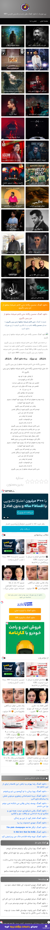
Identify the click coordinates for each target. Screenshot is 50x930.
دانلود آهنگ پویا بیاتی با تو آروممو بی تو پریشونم (25, 791)
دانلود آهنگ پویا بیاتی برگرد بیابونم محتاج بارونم (26, 848)
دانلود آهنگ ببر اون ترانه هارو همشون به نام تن (26, 867)
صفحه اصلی (44, 21)
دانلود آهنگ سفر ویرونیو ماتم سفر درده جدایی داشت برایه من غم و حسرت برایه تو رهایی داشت (25, 861)
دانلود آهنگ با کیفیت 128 (25, 617)
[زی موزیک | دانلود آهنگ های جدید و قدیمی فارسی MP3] (25, 7)
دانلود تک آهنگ (40, 770)
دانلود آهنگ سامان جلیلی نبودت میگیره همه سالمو (25, 871)
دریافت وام (25, 529)
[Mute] (7, 517)
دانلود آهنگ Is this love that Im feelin (30, 832)
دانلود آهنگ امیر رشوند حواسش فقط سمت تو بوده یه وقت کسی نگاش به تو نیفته (26, 911)
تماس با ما (33, 21)
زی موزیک (25, 389)
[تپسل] (1, 922)
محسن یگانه (37, 325)
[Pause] (4, 517)
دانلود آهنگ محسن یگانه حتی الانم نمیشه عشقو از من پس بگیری (25, 306)
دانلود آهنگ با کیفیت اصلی (25, 610)
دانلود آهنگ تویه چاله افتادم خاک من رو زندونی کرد (24, 836)
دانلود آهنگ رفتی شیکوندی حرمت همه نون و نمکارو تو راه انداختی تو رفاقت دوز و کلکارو (27, 812)
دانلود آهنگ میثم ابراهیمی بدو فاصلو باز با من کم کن (24, 899)
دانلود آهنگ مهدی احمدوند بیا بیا (32, 822)
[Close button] (48, 922)
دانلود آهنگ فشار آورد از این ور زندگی (30, 818)
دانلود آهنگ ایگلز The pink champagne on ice (26, 827)
